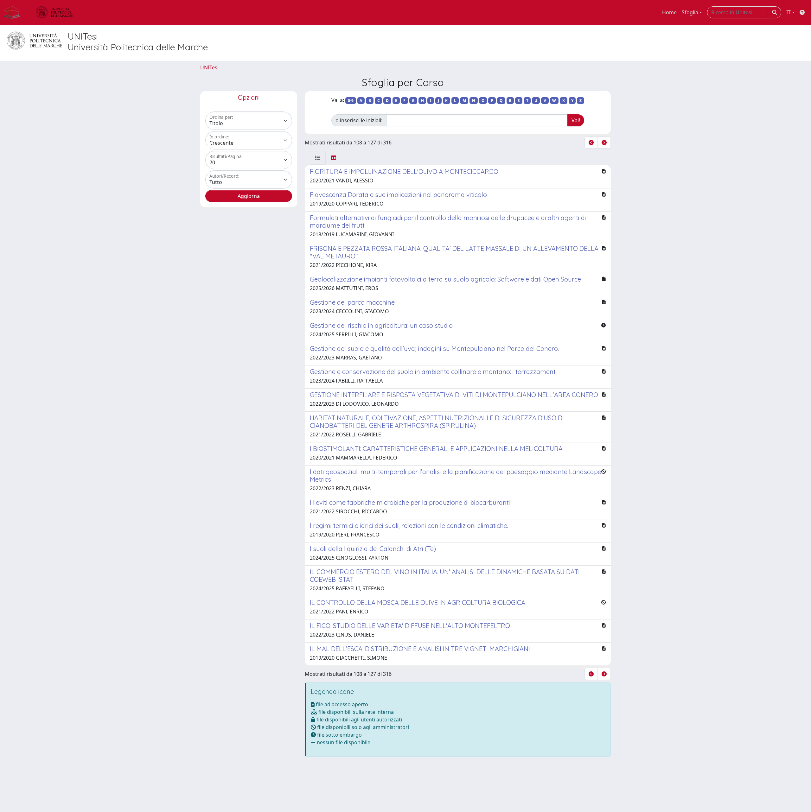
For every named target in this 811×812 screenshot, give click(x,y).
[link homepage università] (54, 12)
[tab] (318, 157)
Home (669, 12)
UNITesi (209, 67)
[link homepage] (14, 12)
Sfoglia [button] (690, 12)
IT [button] (788, 12)
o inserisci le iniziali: (358, 120)
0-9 (351, 100)
